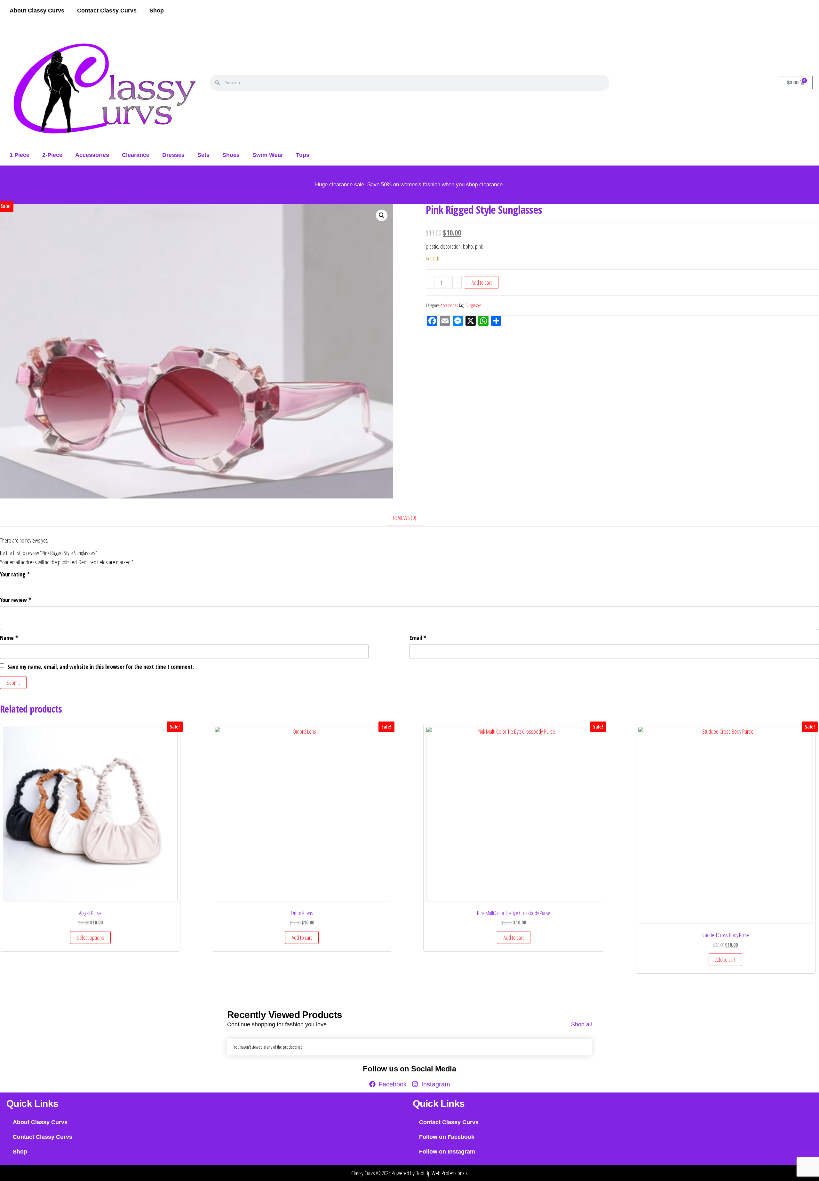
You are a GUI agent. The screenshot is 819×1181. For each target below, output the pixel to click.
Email (418, 638)
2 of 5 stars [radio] (12, 584)
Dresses (173, 155)
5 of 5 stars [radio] (38, 584)
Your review (15, 600)
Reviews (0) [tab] (404, 517)
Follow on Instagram (447, 1151)
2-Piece (52, 155)
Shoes (231, 155)
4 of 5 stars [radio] (30, 584)
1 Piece (19, 155)
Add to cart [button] (302, 937)
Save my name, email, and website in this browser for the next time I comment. (100, 666)
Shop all (581, 1024)
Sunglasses (473, 305)
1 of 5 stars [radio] (4, 584)
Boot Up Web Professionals (442, 1173)
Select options (90, 937)
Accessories (92, 155)
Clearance (135, 155)
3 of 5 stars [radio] (21, 584)
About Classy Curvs (37, 10)
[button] (381, 215)
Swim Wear (267, 155)
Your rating (15, 574)
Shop (156, 10)
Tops (302, 155)
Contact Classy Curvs (107, 10)
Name (9, 638)
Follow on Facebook (446, 1137)
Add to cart (482, 282)
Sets (203, 155)
